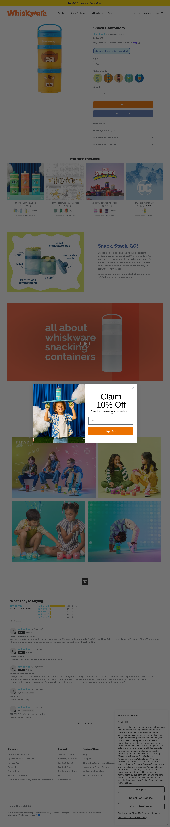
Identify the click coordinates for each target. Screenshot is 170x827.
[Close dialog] (133, 387)
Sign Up (110, 431)
